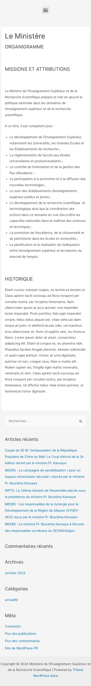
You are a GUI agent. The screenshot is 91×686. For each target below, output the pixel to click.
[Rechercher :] (45, 421)
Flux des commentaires (22, 641)
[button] (45, 10)
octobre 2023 (15, 573)
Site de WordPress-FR (21, 648)
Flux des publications (20, 633)
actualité (11, 600)
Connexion (13, 626)
